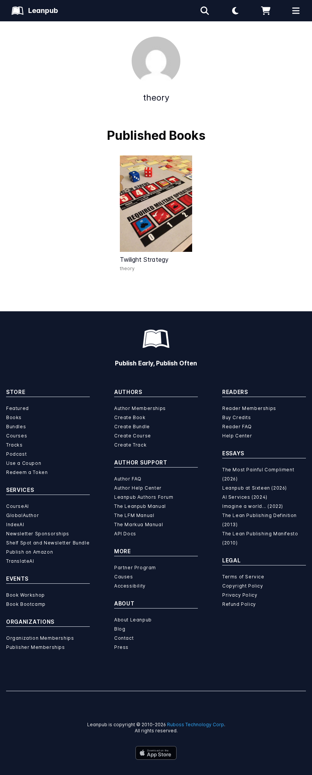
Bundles (16, 426)
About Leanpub (133, 620)
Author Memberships (140, 408)
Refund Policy (239, 604)
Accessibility (130, 586)
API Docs (125, 533)
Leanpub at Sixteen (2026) (254, 488)
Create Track (130, 445)
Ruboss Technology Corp (195, 724)
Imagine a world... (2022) (252, 506)
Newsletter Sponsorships (37, 533)
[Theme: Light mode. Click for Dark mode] (235, 11)
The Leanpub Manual (140, 506)
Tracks (14, 445)
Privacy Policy (239, 595)
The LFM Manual (134, 515)
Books (14, 417)
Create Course (132, 436)
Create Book (130, 417)
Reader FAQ (237, 426)
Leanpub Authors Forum (144, 497)
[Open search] (205, 11)
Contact (124, 638)
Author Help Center (138, 488)
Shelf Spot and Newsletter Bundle (47, 543)
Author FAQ (128, 479)
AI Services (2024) (244, 497)
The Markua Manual (138, 524)
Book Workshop (25, 595)
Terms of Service (243, 577)
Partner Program (135, 567)
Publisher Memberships (35, 647)
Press (121, 647)
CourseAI (17, 506)
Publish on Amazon (29, 552)
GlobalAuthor (22, 515)
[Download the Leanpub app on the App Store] (156, 753)
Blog (119, 629)
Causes (123, 577)
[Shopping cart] (265, 11)
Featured (17, 408)
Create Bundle (132, 426)
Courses (16, 436)
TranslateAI (20, 561)
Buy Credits (236, 417)
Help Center (237, 436)
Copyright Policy (242, 586)
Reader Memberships (249, 408)
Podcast (16, 454)
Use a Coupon (23, 463)
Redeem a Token (27, 472)
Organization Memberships (40, 638)
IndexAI (15, 524)
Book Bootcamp (26, 604)
